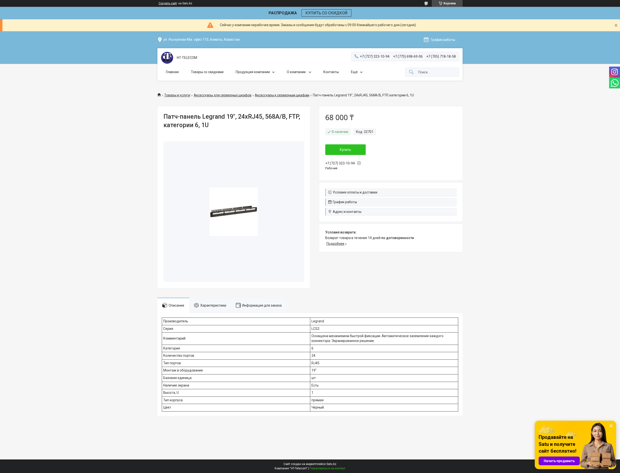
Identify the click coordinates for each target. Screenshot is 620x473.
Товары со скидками (207, 72)
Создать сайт (168, 3)
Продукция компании (253, 72)
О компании (296, 72)
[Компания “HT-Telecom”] (167, 58)
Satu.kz (331, 464)
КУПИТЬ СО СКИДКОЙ (326, 13)
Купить (345, 150)
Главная (172, 72)
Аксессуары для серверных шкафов (222, 95)
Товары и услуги (177, 95)
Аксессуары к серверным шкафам (282, 95)
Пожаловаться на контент (327, 468)
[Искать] (411, 72)
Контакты (331, 72)
